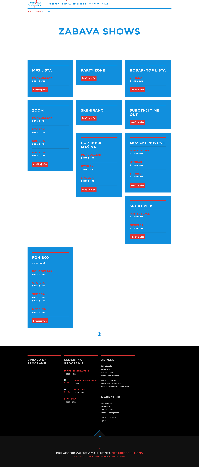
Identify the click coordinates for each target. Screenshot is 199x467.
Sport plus (142, 206)
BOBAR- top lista (148, 70)
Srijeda (136, 77)
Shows (38, 11)
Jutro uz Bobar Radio (85, 380)
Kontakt (113, 456)
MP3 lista (42, 70)
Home (30, 11)
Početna (78, 456)
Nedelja (39, 152)
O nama (89, 456)
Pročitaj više (40, 89)
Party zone (93, 70)
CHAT (122, 456)
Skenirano (92, 110)
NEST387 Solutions (127, 453)
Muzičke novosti (148, 143)
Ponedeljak (42, 77)
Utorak (38, 129)
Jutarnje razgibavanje (76, 371)
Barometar (70, 399)
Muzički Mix (79, 390)
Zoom (38, 110)
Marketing (101, 456)
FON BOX (41, 258)
